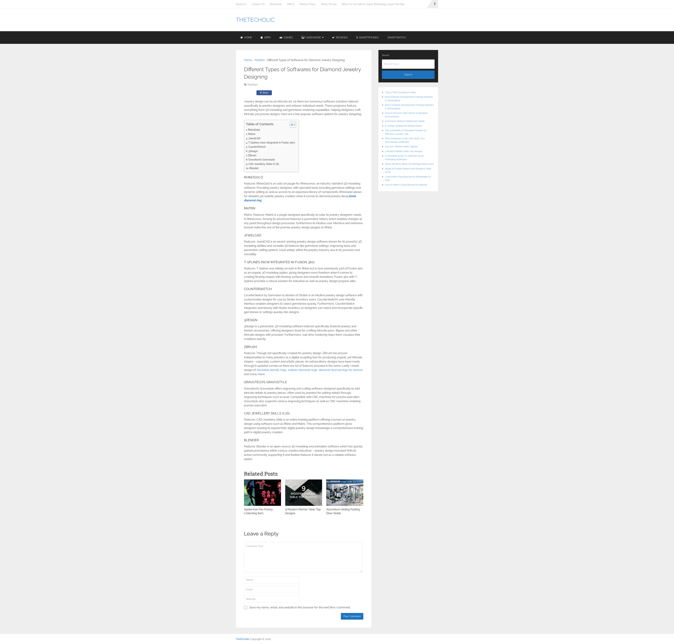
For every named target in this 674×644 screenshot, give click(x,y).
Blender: (254, 168)
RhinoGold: (254, 129)
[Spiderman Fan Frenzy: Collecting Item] (262, 492)
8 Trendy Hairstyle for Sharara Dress (403, 126)
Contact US (258, 4)
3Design (253, 151)
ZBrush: (252, 155)
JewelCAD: (254, 138)
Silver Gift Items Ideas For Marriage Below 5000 (409, 164)
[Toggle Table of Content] (291, 125)
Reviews (341, 37)
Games (288, 37)
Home (247, 37)
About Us (241, 4)
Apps (267, 37)
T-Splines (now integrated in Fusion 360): (271, 142)
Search (385, 55)
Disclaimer (276, 4)
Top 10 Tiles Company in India (400, 92)
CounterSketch (257, 146)
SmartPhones (368, 37)
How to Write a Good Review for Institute (406, 184)
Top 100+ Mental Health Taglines (401, 146)
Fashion (260, 60)
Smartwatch (396, 37)
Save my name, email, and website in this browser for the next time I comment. (300, 607)
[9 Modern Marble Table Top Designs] (303, 492)
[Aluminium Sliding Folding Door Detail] (344, 492)
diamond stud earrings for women (341, 370)
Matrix (251, 133)
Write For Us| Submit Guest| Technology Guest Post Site (373, 4)
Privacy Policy (308, 4)
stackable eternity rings (271, 370)
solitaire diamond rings (302, 370)
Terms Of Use (328, 4)
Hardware (313, 37)
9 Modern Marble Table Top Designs (403, 151)
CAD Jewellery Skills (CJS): (263, 163)
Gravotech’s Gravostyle (261, 159)
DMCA (290, 4)
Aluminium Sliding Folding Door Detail (404, 121)
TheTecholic (255, 20)
